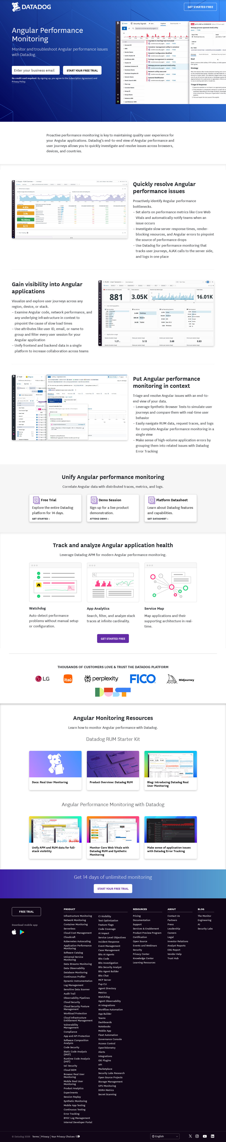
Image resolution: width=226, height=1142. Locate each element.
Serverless (69, 928)
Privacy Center (141, 954)
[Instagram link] (197, 1136)
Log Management (73, 985)
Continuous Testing (74, 1109)
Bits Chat (103, 975)
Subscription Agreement (81, 78)
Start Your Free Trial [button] (82, 70)
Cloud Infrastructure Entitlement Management (78, 1019)
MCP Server (104, 980)
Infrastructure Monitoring (78, 916)
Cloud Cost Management (78, 933)
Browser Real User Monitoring (74, 1075)
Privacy (45, 1136)
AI (199, 924)
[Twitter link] (190, 1136)
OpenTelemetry (106, 1047)
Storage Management (110, 1081)
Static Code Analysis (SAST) (75, 1052)
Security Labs (205, 928)
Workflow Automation (110, 1009)
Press (171, 924)
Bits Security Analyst (109, 967)
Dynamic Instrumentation (78, 981)
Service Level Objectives (112, 937)
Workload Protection (75, 1013)
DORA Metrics (106, 1090)
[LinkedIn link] (212, 1136)
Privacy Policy (18, 81)
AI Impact (103, 933)
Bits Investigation (108, 963)
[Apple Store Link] (16, 931)
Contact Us (174, 916)
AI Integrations (106, 1005)
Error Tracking (71, 1113)
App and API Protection (77, 1036)
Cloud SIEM (70, 1070)
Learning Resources (144, 962)
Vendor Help (175, 954)
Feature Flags (106, 924)
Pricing (137, 916)
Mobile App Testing (74, 1105)
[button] (55, 508)
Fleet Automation (108, 1035)
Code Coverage (107, 929)
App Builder (104, 1014)
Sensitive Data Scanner (77, 989)
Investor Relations (178, 941)
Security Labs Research (111, 1073)
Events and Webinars (145, 945)
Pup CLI (102, 984)
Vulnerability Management (71, 1026)
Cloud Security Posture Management (76, 1007)
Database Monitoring (75, 972)
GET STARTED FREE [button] (113, 638)
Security (137, 950)
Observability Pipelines (77, 998)
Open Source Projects (110, 1077)
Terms (35, 1136)
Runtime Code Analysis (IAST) (77, 1059)
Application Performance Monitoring (78, 946)
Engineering (204, 920)
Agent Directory (107, 988)
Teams (102, 1018)
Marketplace (105, 1069)
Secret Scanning (107, 1094)
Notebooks (104, 1026)
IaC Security (70, 1065)
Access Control (106, 1043)
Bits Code (103, 958)
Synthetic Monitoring (75, 1101)
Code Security (71, 1047)
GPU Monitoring (107, 1086)
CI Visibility (104, 916)
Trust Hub (173, 958)
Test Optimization (108, 920)
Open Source (140, 941)
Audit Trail (69, 993)
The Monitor (204, 916)
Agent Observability (109, 1001)
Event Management (109, 946)
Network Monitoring (75, 920)
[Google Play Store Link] (24, 931)
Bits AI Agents (106, 954)
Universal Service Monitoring (73, 958)
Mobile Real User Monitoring (73, 1082)
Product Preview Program (147, 933)
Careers (172, 933)
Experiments (71, 1092)
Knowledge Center (143, 958)
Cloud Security (72, 1002)
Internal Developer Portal (78, 1122)
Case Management (109, 950)
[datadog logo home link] (31, 6)
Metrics (102, 992)
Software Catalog (73, 952)
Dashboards (105, 1022)
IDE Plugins (104, 1060)
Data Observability (74, 968)
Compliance (70, 1032)
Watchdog (104, 997)
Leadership (174, 928)
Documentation (141, 920)
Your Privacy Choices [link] (63, 1136)
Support (137, 924)
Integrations (105, 1056)
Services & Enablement (146, 928)
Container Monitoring (76, 924)
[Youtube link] (204, 1136)
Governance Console (110, 1039)
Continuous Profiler (74, 976)
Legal (171, 937)
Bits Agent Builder (108, 971)
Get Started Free (200, 6)
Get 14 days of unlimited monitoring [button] (113, 876)
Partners (172, 920)
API (100, 1064)
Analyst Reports (177, 945)
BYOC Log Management (77, 1118)
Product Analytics (74, 1088)
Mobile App (104, 1030)
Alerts (101, 1052)
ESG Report (174, 950)
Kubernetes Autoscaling (77, 941)
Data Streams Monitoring (78, 964)
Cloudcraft (69, 937)
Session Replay (72, 1097)
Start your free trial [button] (113, 888)
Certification (140, 937)
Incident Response (108, 941)
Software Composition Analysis (76, 1041)
